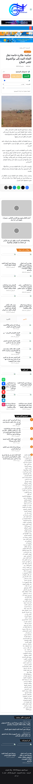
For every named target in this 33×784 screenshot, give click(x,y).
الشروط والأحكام (11, 772)
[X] (3, 388)
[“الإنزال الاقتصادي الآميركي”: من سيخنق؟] (26, 335)
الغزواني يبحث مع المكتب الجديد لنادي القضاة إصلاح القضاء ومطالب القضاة (9, 286)
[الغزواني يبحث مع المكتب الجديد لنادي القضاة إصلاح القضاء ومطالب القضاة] (8, 279)
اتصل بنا (4, 772)
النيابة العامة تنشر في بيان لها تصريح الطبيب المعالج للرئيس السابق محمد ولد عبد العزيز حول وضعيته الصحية (11, 456)
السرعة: (28, 84)
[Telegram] (3, 400)
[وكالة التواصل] (18, 9)
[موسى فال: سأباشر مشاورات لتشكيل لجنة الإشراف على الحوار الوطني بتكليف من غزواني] (8, 299)
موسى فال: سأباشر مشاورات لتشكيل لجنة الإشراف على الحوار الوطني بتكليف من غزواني (9, 307)
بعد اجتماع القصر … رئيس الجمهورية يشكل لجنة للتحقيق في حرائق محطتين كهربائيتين (25, 287)
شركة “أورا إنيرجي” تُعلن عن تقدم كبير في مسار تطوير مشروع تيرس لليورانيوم (12, 422)
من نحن (16, 775)
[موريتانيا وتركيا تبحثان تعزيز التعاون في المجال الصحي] (27, 449)
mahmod (28, 66)
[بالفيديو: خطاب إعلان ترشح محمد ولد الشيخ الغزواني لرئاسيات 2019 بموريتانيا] (26, 351)
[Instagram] (3, 404)
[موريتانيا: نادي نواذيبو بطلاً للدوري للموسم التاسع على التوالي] (26, 327)
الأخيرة (8, 319)
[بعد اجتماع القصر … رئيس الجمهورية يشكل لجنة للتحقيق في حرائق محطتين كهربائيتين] (24, 279)
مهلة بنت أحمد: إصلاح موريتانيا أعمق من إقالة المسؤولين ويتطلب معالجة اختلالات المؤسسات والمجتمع (25, 266)
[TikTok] (3, 396)
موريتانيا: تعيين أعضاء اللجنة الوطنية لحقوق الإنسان (9, 264)
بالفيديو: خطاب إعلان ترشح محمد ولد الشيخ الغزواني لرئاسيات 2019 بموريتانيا (11, 350)
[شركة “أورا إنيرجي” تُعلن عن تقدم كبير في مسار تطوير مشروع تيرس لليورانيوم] (27, 422)
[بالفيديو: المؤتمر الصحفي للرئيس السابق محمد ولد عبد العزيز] (26, 343)
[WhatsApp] (3, 379)
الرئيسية (28, 48)
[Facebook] (3, 384)
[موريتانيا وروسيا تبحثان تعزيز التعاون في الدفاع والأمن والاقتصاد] (24, 299)
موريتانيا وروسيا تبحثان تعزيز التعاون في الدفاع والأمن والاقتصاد (26, 306)
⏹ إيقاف (6, 76)
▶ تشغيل (26, 76)
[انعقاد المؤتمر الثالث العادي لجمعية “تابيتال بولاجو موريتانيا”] (27, 441)
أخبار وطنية (22, 48)
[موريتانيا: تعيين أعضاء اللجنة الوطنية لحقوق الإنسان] (8, 257)
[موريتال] (16, 22)
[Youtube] (3, 392)
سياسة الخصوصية (21, 772)
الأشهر (25, 319)
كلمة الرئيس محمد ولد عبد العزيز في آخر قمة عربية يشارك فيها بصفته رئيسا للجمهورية (11, 359)
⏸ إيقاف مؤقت (16, 76)
